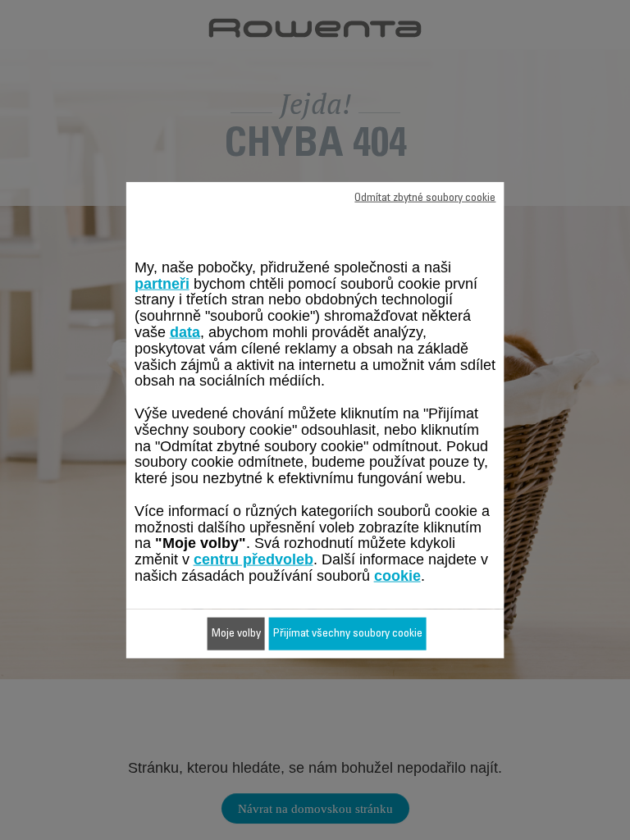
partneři (162, 283)
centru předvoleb (253, 559)
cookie (397, 576)
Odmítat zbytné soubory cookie (424, 198)
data (185, 332)
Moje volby (236, 633)
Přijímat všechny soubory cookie (347, 633)
